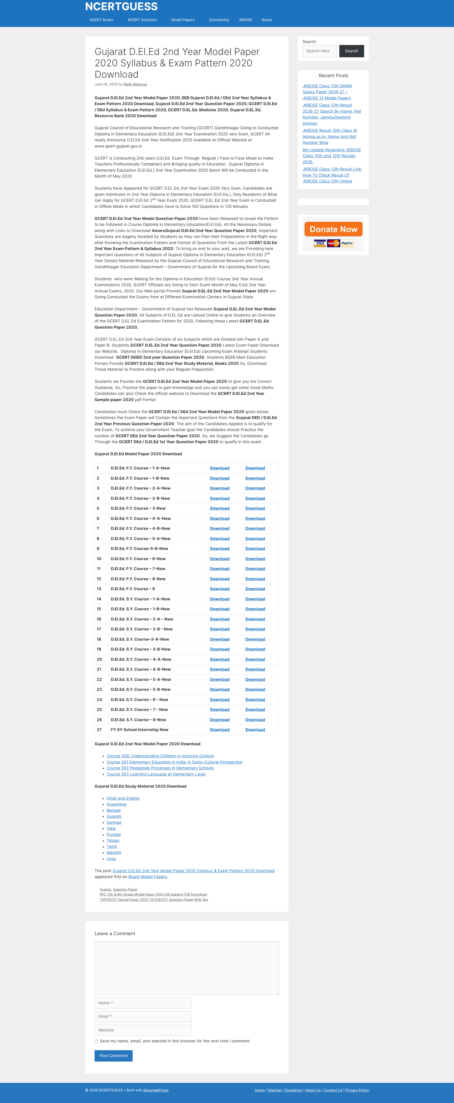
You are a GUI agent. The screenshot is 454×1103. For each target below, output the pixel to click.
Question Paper (125, 889)
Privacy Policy (357, 1090)
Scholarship (219, 20)
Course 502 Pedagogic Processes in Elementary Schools (160, 768)
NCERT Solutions (142, 20)
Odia (111, 828)
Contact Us (333, 1090)
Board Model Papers (147, 876)
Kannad (114, 822)
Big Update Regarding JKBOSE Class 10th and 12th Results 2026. (332, 155)
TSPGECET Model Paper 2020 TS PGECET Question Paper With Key (154, 900)
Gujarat (105, 889)
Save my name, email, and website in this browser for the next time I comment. (175, 1041)
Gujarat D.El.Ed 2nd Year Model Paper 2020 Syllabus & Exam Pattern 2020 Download (194, 870)
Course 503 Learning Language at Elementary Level (156, 774)
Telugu (113, 840)
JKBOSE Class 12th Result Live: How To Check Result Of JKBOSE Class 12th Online (332, 175)
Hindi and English (123, 798)
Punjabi (114, 834)
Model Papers (183, 20)
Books (267, 20)
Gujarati (114, 816)
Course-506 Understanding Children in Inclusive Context (160, 756)
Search (309, 41)
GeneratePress (156, 1090)
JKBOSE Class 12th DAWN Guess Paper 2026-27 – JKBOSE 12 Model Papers (327, 92)
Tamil (112, 846)
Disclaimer (293, 1090)
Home (260, 1090)
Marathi (114, 852)
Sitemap (275, 1090)
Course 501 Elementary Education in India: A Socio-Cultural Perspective (174, 762)
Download (220, 468)
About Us (313, 1090)
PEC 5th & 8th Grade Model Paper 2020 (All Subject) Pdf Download (153, 894)
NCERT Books (101, 20)
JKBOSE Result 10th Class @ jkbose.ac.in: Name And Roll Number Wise (330, 136)
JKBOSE (245, 20)
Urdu (111, 858)
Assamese (117, 804)
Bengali (114, 810)
